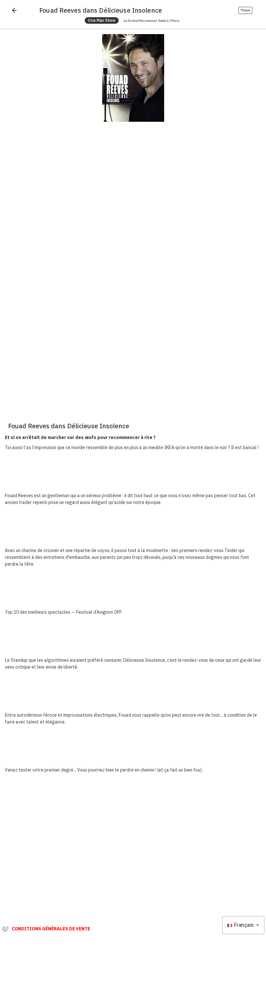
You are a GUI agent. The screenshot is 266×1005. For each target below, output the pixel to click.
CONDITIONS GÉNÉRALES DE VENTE (51, 929)
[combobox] (243, 925)
